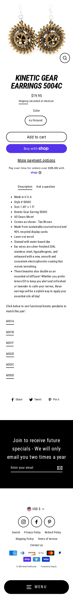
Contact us (36, 545)
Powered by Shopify (49, 567)
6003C (10, 364)
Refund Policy (53, 532)
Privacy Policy (32, 532)
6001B (10, 332)
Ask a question (45, 186)
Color (36, 110)
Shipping (23, 101)
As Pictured (35, 120)
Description (25, 186)
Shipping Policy (25, 538)
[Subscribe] (59, 467)
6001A (10, 321)
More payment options (36, 160)
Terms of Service (47, 538)
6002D (10, 354)
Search (16, 532)
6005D (10, 375)
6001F (10, 343)
